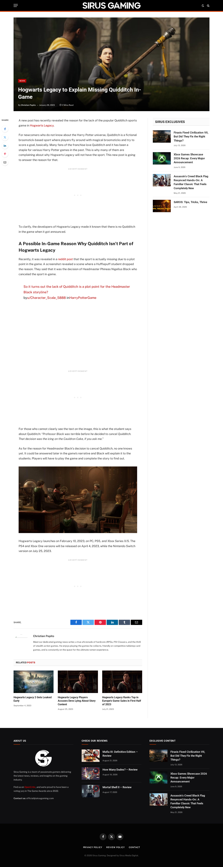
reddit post (65, 259)
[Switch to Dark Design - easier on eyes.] (203, 5)
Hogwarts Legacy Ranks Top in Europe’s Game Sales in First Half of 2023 (121, 701)
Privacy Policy (92, 847)
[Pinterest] (5, 154)
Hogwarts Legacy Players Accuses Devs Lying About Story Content (77, 701)
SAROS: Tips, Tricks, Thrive (190, 202)
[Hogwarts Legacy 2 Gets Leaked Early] (34, 681)
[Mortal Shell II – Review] (91, 791)
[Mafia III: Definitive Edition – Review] (91, 755)
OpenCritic (30, 787)
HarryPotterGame (82, 298)
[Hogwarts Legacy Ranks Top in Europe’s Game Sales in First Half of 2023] (122, 681)
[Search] (207, 5)
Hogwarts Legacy (42, 125)
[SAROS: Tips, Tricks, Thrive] (162, 206)
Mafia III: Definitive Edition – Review (120, 753)
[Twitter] (5, 137)
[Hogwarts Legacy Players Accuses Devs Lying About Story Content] (78, 681)
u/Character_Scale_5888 (46, 298)
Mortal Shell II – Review (117, 787)
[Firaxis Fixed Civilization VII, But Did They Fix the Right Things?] (162, 136)
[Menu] (16, 5)
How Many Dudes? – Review (120, 769)
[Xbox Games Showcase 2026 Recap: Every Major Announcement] (162, 158)
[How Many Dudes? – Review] (91, 773)
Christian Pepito (28, 105)
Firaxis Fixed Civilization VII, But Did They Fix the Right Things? (191, 136)
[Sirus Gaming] (111, 5)
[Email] (5, 162)
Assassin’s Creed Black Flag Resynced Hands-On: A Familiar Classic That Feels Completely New (191, 182)
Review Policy (115, 847)
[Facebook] (5, 129)
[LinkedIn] (5, 145)
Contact (134, 847)
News (22, 81)
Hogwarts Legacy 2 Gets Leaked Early (33, 699)
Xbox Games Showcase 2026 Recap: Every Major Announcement (189, 158)
